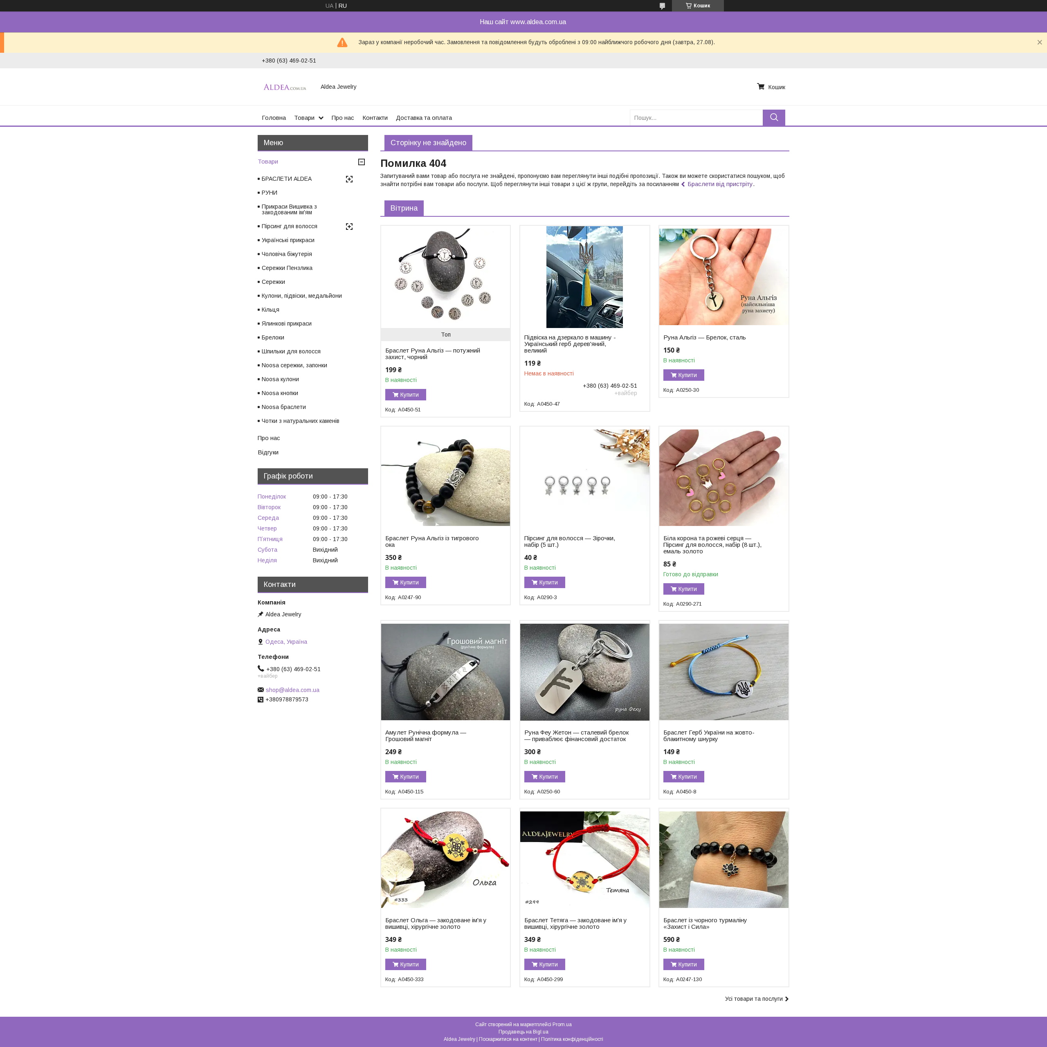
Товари (304, 117)
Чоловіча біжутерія (287, 254)
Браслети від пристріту (720, 183)
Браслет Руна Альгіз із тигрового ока (432, 541)
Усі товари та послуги (754, 998)
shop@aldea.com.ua (292, 690)
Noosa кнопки (280, 393)
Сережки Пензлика (287, 268)
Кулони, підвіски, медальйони (302, 295)
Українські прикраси (288, 240)
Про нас (343, 117)
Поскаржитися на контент (508, 1039)
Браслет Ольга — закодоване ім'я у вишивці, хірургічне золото (436, 923)
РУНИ (269, 192)
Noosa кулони (280, 379)
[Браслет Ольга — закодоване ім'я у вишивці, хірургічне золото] (445, 860)
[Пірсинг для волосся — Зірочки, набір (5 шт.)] (584, 478)
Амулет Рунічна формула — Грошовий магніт (425, 735)
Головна (274, 117)
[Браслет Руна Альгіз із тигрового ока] (445, 478)
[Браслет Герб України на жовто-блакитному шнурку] (723, 672)
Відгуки (268, 452)
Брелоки (273, 337)
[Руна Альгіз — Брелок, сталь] (723, 277)
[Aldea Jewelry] (286, 86)
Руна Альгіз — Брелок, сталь (704, 337)
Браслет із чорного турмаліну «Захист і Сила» (705, 923)
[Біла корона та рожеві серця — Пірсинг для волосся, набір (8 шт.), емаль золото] (723, 478)
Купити (409, 394)
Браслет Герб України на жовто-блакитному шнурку (709, 735)
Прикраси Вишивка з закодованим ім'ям (289, 209)
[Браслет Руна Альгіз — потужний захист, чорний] (445, 277)
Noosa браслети (284, 407)
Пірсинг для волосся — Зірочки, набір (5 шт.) (569, 541)
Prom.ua (562, 1024)
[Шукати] (774, 118)
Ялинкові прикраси (287, 323)
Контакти (375, 117)
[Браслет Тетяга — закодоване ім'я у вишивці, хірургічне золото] (584, 860)
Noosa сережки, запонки (294, 365)
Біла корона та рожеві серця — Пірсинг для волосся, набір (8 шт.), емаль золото (712, 545)
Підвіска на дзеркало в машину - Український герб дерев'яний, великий (570, 344)
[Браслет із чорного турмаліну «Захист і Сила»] (723, 860)
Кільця (270, 309)
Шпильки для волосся (291, 351)
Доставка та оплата (424, 117)
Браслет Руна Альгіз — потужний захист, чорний (432, 353)
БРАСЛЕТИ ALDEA (287, 178)
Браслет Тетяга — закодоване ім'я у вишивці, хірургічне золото (575, 923)
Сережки (273, 282)
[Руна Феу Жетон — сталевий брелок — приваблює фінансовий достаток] (584, 672)
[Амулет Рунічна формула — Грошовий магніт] (445, 672)
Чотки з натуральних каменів (300, 421)
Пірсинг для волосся (289, 226)
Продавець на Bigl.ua (523, 1032)
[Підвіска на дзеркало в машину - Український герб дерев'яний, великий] (584, 277)
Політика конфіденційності (572, 1039)
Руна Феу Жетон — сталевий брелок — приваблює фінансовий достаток (576, 735)
